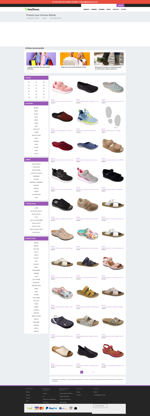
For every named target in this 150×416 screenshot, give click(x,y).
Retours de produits (64, 396)
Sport (27, 401)
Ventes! (123, 9)
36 (29, 88)
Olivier (36, 294)
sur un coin (36, 226)
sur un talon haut (36, 229)
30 (29, 82)
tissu (36, 197)
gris (36, 126)
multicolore (36, 135)
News (36, 288)
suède (36, 191)
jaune (36, 132)
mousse (36, 185)
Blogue (78, 392)
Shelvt (36, 319)
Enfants (28, 392)
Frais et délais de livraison (66, 393)
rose (36, 144)
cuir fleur (36, 167)
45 (29, 97)
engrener (36, 176)
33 (29, 85)
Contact (45, 393)
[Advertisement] (52, 34)
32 (43, 82)
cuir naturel (36, 170)
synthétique (36, 194)
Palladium (36, 297)
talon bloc (36, 232)
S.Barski (36, 310)
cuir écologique (36, 173)
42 (29, 94)
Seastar (36, 313)
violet (36, 153)
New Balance (36, 285)
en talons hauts (36, 211)
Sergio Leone (36, 316)
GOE (36, 261)
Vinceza (36, 325)
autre (36, 208)
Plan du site (46, 402)
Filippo (36, 258)
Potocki (36, 301)
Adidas (36, 243)
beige (36, 111)
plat (36, 217)
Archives (79, 395)
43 (36, 94)
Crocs (36, 255)
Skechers (36, 322)
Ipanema (36, 273)
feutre (36, 179)
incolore (36, 129)
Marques (116, 9)
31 (36, 82)
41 (43, 91)
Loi (43, 396)
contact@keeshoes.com (88, 2)
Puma (36, 304)
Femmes (28, 395)
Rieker (36, 307)
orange (36, 141)
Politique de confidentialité (49, 399)
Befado (36, 246)
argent (36, 108)
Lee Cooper (36, 279)
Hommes (28, 398)
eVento (36, 331)
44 (44, 94)
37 (36, 88)
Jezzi (36, 276)
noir (36, 138)
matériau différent (36, 182)
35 (44, 85)
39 (29, 91)
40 (36, 91)
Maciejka (36, 282)
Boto (36, 252)
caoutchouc (36, 164)
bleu (36, 117)
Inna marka (36, 270)
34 (36, 85)
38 (93, 372)
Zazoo (36, 328)
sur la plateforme (36, 220)
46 (36, 97)
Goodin (36, 264)
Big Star (36, 249)
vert (36, 150)
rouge (36, 147)
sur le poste (36, 223)
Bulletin (95, 392)
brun (36, 120)
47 (43, 97)
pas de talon (36, 214)
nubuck (36, 188)
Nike (36, 291)
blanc (36, 114)
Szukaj (120, 5)
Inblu (36, 267)
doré (36, 123)
